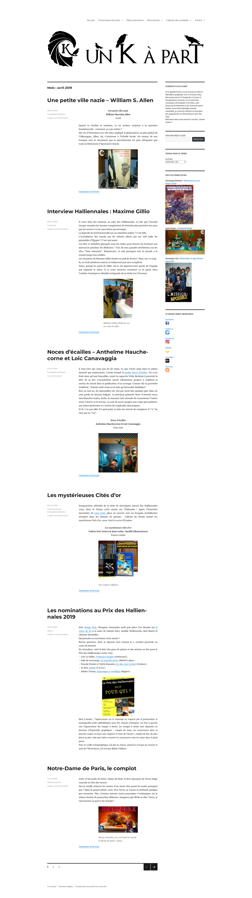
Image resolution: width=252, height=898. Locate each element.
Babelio (168, 348)
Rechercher (198, 139)
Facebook (169, 319)
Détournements (135, 20)
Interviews (51, 225)
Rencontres (153, 20)
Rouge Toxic (91, 627)
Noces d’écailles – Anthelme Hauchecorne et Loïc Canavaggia (97, 355)
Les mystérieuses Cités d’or (84, 495)
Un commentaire (54, 376)
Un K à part (51, 886)
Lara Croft (99, 513)
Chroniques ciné (54, 509)
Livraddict (169, 357)
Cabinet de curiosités (177, 20)
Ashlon (92, 667)
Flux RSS (169, 367)
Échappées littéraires (56, 114)
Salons (50, 631)
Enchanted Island (184, 228)
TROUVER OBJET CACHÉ (175, 135)
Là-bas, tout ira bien (126, 664)
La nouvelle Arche (109, 660)
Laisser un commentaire (57, 118)
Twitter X (169, 329)
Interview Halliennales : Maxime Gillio (98, 211)
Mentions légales (66, 886)
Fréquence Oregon (105, 656)
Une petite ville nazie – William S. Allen (100, 100)
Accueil (91, 20)
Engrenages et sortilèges (108, 671)
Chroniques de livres (109, 20)
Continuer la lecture (89, 191)
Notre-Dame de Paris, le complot (91, 768)
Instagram (169, 338)
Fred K (198, 20)
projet (136, 372)
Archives (169, 159)
